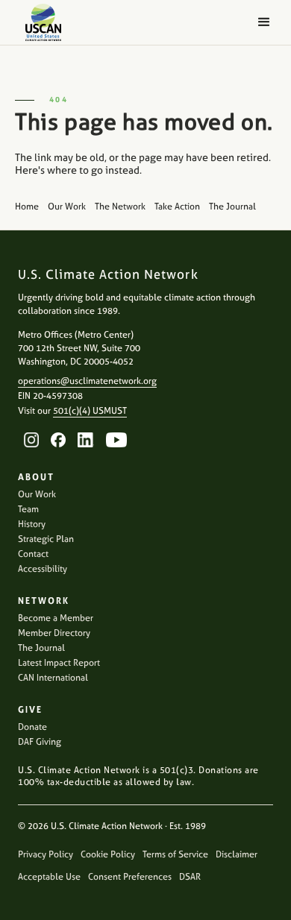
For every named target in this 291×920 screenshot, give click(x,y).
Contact (33, 554)
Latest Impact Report (59, 663)
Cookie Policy (108, 854)
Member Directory (54, 633)
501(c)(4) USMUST (90, 411)
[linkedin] (86, 439)
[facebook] (58, 439)
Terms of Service (175, 854)
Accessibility (42, 569)
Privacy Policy (45, 854)
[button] (264, 22)
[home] (39, 22)
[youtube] (117, 439)
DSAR (190, 877)
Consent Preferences (130, 877)
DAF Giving (39, 742)
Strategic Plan (46, 539)
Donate (32, 727)
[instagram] (31, 439)
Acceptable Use (49, 877)
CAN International (53, 678)
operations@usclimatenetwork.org (87, 381)
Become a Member (55, 618)
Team (28, 509)
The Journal (41, 648)
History (32, 524)
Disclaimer (236, 854)
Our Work (37, 494)
